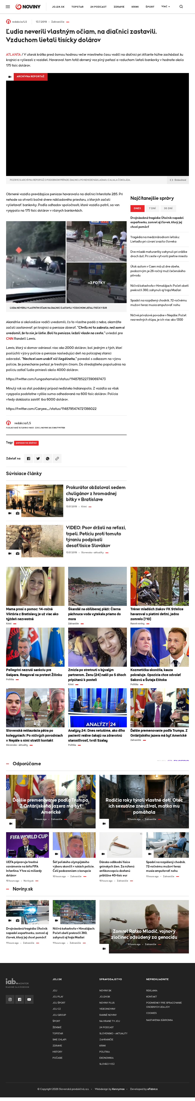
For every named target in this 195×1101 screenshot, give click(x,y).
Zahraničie (106, 1039)
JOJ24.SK (58, 7)
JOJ (55, 990)
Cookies (151, 1013)
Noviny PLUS (106, 1003)
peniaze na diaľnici (26, 443)
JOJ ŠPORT (59, 1003)
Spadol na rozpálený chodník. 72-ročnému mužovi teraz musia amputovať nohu (158, 302)
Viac (164, 6)
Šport (150, 7)
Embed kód (180, 180)
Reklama (151, 990)
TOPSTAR (78, 7)
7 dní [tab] (152, 208)
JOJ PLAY (58, 997)
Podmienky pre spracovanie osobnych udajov (164, 1005)
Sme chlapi (59, 1039)
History (57, 1052)
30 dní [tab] (168, 208)
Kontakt (151, 997)
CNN (9, 338)
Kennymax (118, 1089)
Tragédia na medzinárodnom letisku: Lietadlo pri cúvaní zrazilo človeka (155, 239)
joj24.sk (104, 997)
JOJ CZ (57, 1009)
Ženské (57, 1027)
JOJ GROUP (59, 1015)
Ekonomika (106, 1058)
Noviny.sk (105, 990)
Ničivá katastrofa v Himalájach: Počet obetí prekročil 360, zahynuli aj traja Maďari (159, 288)
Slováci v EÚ (106, 1064)
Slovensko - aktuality (113, 1033)
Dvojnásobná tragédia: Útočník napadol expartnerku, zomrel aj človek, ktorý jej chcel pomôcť (157, 222)
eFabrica (152, 1089)
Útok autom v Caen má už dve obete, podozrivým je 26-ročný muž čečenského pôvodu (157, 271)
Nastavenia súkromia (159, 1020)
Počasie (57, 1058)
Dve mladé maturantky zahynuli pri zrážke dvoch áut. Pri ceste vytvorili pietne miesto (159, 254)
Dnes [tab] (137, 208)
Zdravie (119, 7)
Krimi (135, 7)
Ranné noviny (108, 1015)
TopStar (58, 1033)
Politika (104, 1052)
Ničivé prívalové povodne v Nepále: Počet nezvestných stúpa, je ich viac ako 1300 (158, 317)
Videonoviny (107, 1009)
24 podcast (98, 7)
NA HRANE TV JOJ (109, 1021)
